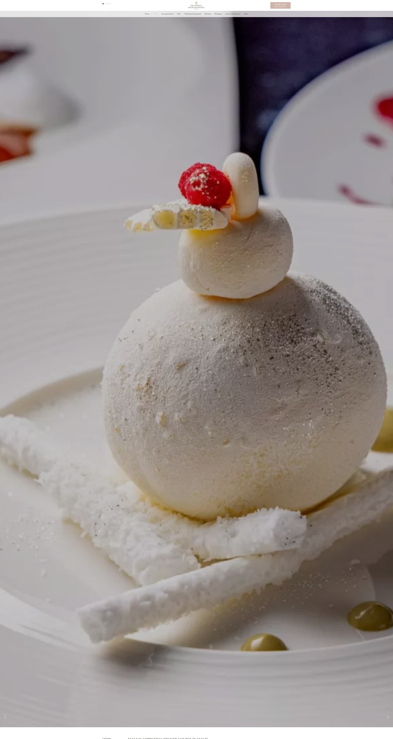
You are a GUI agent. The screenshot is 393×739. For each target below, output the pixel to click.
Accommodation (167, 14)
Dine (179, 14)
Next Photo (388, 717)
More (246, 14)
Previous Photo (5, 717)
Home (147, 14)
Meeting (208, 14)
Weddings (218, 14)
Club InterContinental (193, 14)
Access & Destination (233, 14)
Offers (155, 14)
